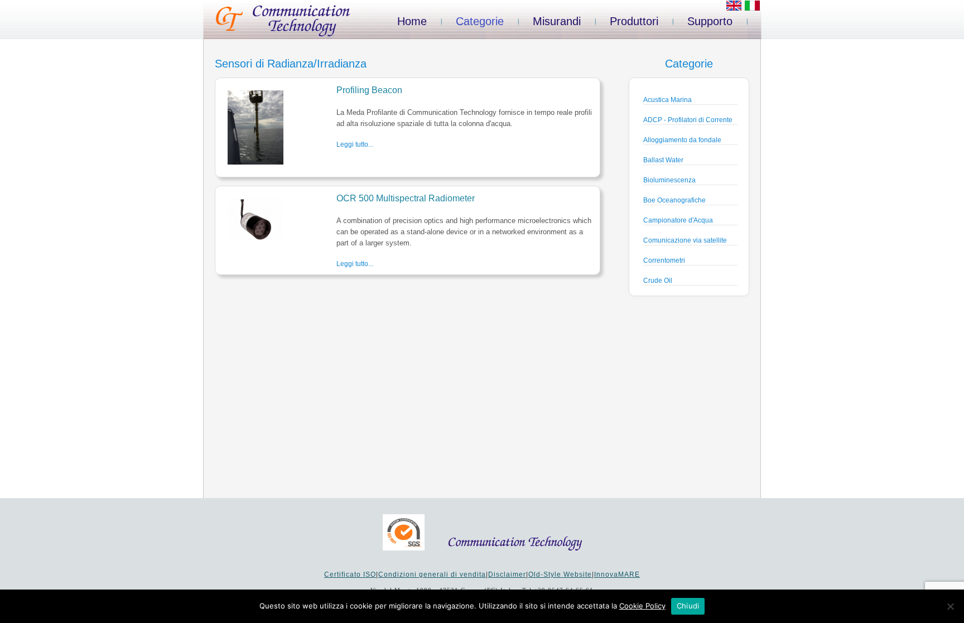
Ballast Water (663, 160)
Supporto (709, 21)
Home (412, 21)
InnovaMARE (617, 574)
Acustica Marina (667, 100)
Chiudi (688, 605)
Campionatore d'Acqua (678, 220)
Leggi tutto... (354, 144)
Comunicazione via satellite (685, 240)
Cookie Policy (642, 605)
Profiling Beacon (369, 90)
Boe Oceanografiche (674, 200)
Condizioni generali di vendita (432, 574)
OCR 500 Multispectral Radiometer (405, 198)
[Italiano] (752, 8)
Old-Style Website (560, 574)
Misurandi (557, 21)
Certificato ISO (350, 574)
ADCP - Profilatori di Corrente (687, 120)
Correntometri (664, 260)
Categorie (480, 21)
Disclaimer (507, 574)
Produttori (634, 21)
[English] (733, 8)
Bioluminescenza (669, 180)
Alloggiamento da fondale (682, 140)
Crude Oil (657, 280)
